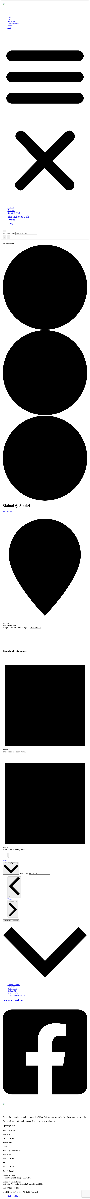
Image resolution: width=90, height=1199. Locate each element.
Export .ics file (13, 993)
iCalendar (11, 987)
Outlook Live (12, 991)
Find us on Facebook (13, 1000)
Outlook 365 (12, 989)
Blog (10, 223)
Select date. (24, 873)
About (9, 19)
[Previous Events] (8, 854)
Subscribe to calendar (11, 921)
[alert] (45, 704)
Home (9, 17)
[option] (4, 237)
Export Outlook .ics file (16, 995)
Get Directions (35, 628)
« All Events (7, 511)
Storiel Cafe (11, 21)
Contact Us (13, 30)
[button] (45, 118)
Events (10, 26)
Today (5, 860)
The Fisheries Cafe (13, 23)
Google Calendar (14, 985)
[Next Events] (8, 856)
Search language (9, 233)
